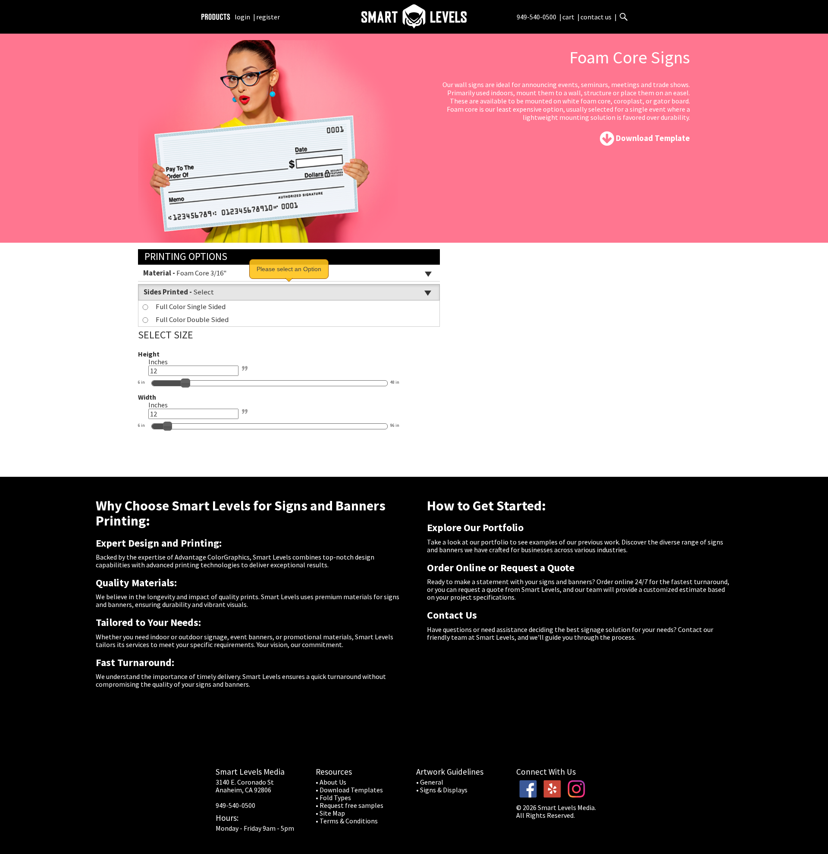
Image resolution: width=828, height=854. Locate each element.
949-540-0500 (536, 17)
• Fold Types (333, 797)
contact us (596, 17)
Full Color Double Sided (192, 319)
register (268, 17)
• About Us (331, 782)
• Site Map (330, 813)
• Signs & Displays (441, 789)
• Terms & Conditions (347, 820)
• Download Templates (349, 789)
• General (429, 782)
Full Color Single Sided (191, 306)
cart (569, 17)
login (242, 17)
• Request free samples (349, 805)
